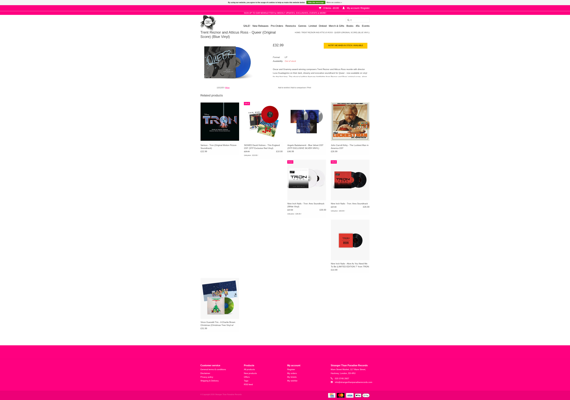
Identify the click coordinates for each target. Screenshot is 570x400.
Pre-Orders (277, 26)
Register (291, 369)
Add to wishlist (284, 88)
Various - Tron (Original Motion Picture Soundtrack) (218, 146)
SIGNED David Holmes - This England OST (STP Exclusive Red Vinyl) (262, 146)
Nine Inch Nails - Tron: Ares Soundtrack (349, 203)
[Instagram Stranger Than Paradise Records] (293, 352)
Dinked (323, 26)
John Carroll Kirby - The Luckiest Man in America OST (350, 146)
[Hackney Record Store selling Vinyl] (216, 23)
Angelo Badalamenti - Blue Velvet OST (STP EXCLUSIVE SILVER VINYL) (305, 146)
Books (349, 26)
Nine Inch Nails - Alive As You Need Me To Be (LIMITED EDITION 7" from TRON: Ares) (350, 265)
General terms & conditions (213, 369)
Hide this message (316, 2)
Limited (313, 26)
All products (249, 369)
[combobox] (358, 20)
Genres (302, 26)
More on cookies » (334, 2)
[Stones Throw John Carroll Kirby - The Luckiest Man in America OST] (350, 121)
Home (297, 33)
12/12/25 (220, 88)
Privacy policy (206, 377)
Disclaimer (205, 373)
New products (250, 373)
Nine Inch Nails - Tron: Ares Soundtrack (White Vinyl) (305, 205)
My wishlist (292, 380)
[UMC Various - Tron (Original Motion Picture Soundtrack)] (219, 121)
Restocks (290, 26)
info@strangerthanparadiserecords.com (353, 382)
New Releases (260, 26)
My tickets (292, 377)
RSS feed (248, 384)
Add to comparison (298, 88)
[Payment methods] (331, 395)
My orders (292, 373)
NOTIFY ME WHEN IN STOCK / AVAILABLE (345, 45)
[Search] (347, 20)
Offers (247, 377)
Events (366, 26)
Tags (246, 380)
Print (309, 88)
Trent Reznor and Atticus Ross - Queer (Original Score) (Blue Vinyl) (335, 33)
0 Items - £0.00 (331, 8)
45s (358, 26)
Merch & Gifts (336, 26)
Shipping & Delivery (209, 380)
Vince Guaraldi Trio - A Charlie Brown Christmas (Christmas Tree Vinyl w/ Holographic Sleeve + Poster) (218, 324)
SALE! (246, 26)
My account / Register (358, 8)
